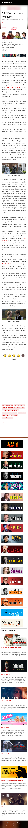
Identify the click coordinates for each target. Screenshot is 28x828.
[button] (3, 23)
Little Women (13, 413)
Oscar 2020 (5, 415)
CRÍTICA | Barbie (5, 727)
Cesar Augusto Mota (19, 405)
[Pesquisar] (26, 2)
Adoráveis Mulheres (7, 405)
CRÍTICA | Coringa (5, 674)
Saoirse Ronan (13, 415)
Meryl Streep (22, 413)
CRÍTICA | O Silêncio (6, 806)
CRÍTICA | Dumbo (5, 753)
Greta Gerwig (15, 410)
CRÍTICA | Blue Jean (6, 700)
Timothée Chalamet (7, 418)
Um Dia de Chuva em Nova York (12, 264)
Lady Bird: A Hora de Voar (15, 87)
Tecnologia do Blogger (15, 822)
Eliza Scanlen (11, 407)
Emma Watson (20, 407)
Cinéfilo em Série (8, 2)
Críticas (4, 407)
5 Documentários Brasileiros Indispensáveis (12, 780)
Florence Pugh (6, 410)
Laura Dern (5, 413)
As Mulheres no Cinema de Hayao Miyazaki (11, 647)
